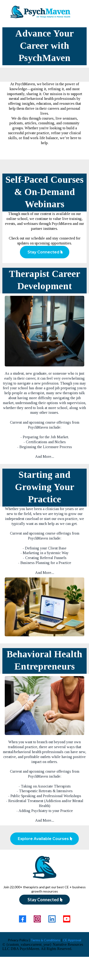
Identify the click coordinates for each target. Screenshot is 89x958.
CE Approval (71, 940)
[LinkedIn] (52, 918)
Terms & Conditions (45, 940)
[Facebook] (22, 918)
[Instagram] (37, 918)
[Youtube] (66, 918)
